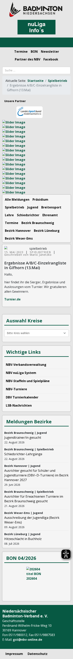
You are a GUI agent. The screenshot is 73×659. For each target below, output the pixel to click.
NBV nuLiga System (21, 373)
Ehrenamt (50, 215)
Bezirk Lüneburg (47, 230)
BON (34, 51)
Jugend (32, 207)
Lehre (9, 215)
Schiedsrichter (28, 215)
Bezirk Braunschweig (37, 223)
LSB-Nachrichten (19, 405)
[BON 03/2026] (36, 581)
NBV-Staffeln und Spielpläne (28, 381)
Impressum (14, 654)
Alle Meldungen (17, 199)
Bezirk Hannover (18, 230)
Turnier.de (12, 299)
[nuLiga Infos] (36, 27)
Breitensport (51, 207)
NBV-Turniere (16, 389)
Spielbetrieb (57, 81)
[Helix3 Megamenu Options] (7, 43)
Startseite (35, 81)
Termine (21, 51)
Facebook (50, 59)
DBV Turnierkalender (22, 397)
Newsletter (50, 51)
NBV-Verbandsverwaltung (26, 364)
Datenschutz (37, 654)
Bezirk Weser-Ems (19, 238)
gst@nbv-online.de (27, 639)
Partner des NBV (27, 59)
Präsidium (40, 199)
